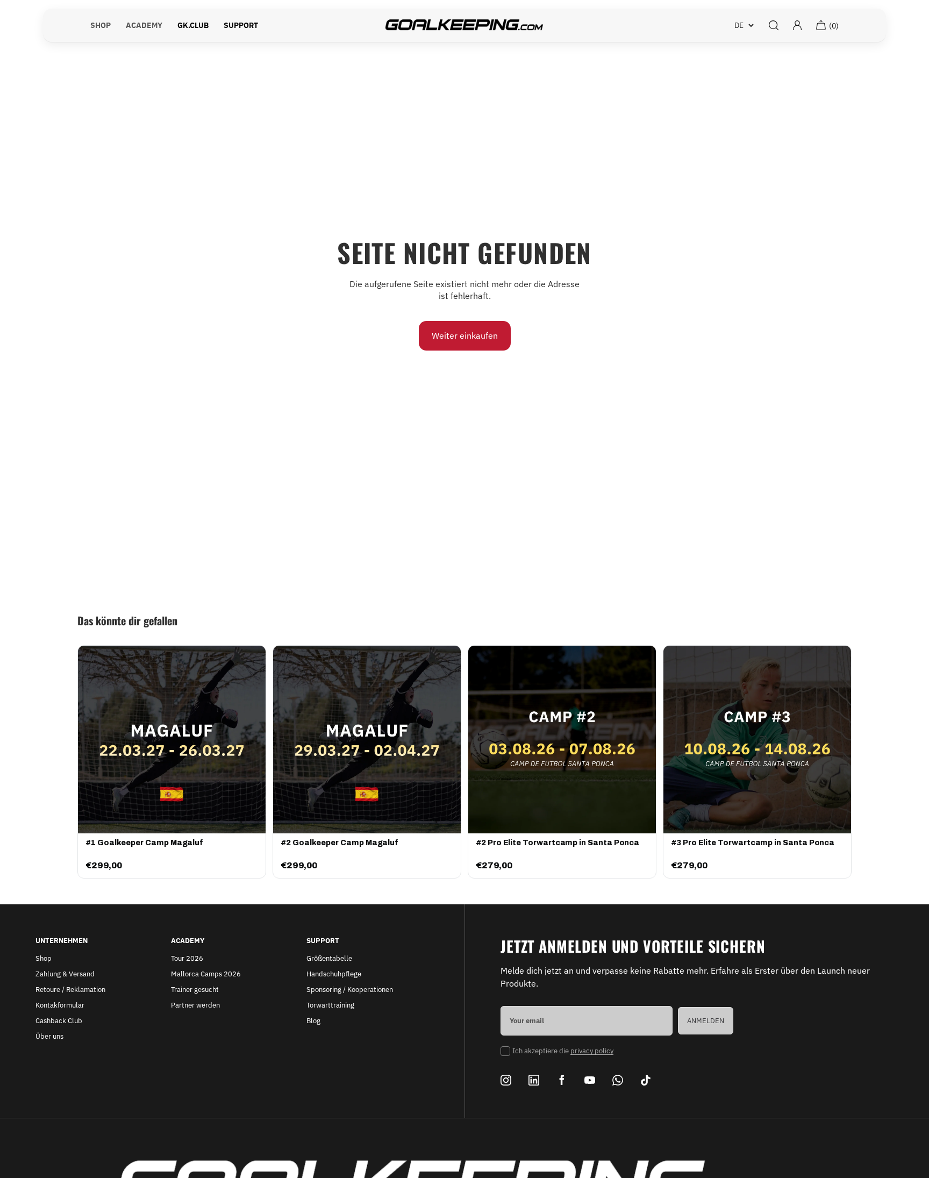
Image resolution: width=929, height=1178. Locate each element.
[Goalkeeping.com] (464, 25)
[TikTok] (645, 1080)
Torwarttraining (330, 1005)
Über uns (49, 1036)
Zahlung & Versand (65, 974)
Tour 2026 (187, 958)
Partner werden (195, 1005)
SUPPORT (241, 25)
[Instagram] (506, 1080)
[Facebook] (561, 1080)
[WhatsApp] (617, 1080)
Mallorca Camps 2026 (206, 974)
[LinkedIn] (533, 1080)
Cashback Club (58, 1020)
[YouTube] (589, 1080)
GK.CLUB (193, 25)
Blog (313, 1020)
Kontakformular (59, 1005)
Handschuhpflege (333, 974)
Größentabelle (329, 958)
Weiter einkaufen (465, 335)
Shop (43, 958)
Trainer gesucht (195, 989)
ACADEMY (144, 25)
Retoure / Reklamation (70, 989)
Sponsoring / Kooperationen (349, 989)
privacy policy (591, 1050)
